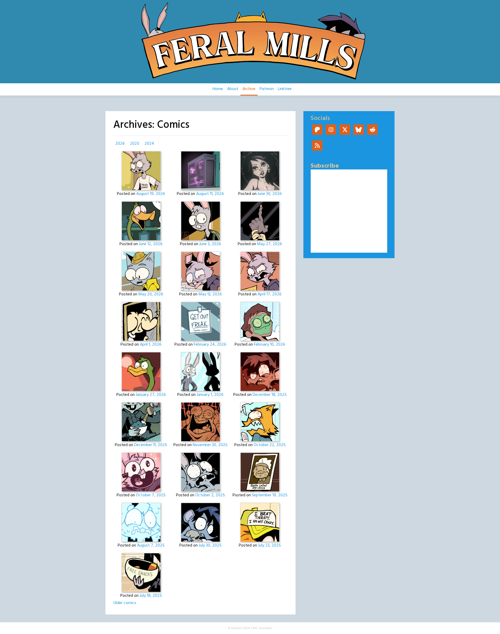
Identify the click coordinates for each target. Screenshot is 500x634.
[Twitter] (345, 130)
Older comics (124, 603)
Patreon (267, 89)
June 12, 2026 (150, 244)
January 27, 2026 (151, 394)
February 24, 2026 (210, 344)
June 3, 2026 (210, 244)
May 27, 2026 (269, 244)
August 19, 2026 (150, 194)
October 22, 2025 (270, 445)
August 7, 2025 (151, 545)
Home (218, 89)
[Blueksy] (358, 130)
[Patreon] (317, 130)
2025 (134, 143)
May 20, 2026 (150, 294)
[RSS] (317, 146)
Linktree (285, 89)
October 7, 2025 (151, 495)
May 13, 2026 (210, 294)
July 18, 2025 (151, 595)
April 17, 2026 (270, 294)
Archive (248, 89)
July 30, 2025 (210, 545)
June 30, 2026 (270, 194)
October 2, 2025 (210, 495)
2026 (120, 143)
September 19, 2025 (270, 495)
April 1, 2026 (150, 344)
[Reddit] (372, 130)
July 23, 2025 (269, 545)
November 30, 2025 (210, 445)
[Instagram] (331, 130)
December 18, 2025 (270, 394)
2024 (149, 143)
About (232, 89)
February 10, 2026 (269, 344)
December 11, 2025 (150, 445)
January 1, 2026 (210, 394)
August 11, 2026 (210, 194)
